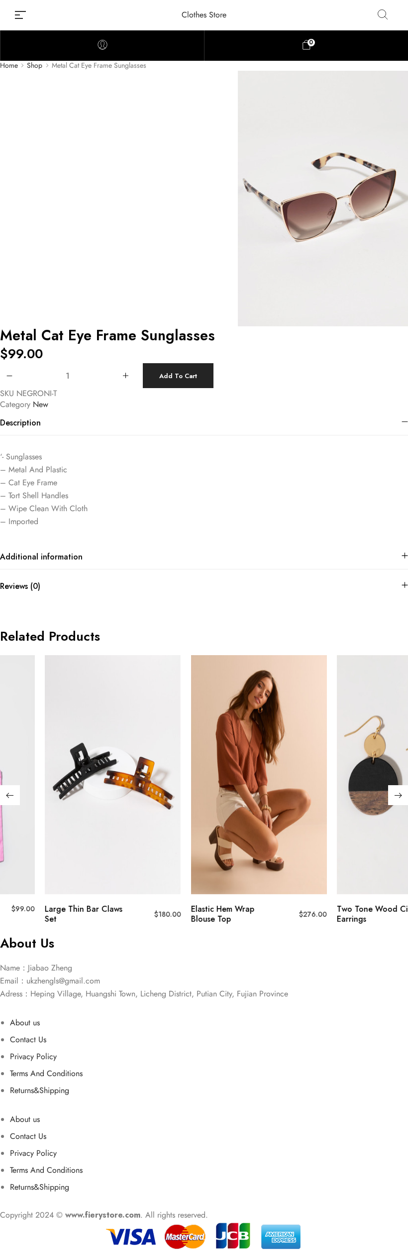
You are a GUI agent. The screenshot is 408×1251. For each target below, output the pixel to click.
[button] (10, 795)
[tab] (204, 422)
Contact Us (28, 1039)
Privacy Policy (33, 1056)
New (40, 404)
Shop (34, 65)
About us (25, 1022)
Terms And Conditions (46, 1073)
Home (9, 65)
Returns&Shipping (39, 1090)
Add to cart (178, 376)
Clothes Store (204, 14)
